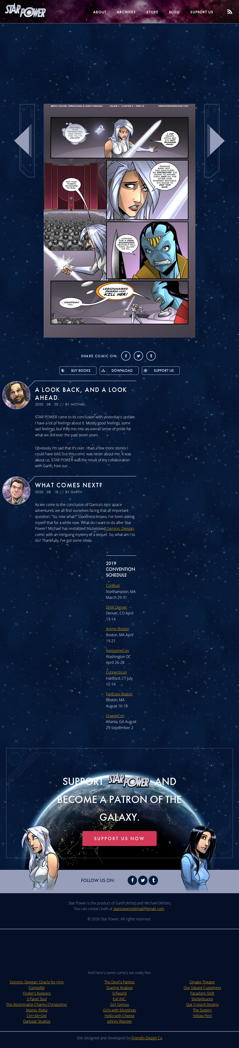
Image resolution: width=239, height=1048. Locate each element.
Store (152, 11)
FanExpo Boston (119, 694)
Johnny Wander (119, 1021)
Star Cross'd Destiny (202, 1004)
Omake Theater (202, 982)
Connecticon (116, 672)
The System (202, 1010)
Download (122, 370)
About (99, 11)
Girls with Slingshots (119, 1010)
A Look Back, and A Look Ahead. (81, 394)
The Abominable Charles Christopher (36, 1004)
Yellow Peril (202, 1015)
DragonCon (115, 715)
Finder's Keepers (37, 993)
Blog (174, 11)
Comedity (37, 987)
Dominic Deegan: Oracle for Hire (37, 982)
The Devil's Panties (119, 982)
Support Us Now (119, 838)
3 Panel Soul (37, 998)
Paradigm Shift (202, 993)
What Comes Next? (69, 485)
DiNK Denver (116, 607)
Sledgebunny (202, 998)
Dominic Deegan (120, 528)
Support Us (201, 11)
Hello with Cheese (120, 1015)
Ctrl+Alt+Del (37, 1015)
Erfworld (119, 993)
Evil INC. (119, 998)
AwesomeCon (117, 650)
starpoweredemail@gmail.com (138, 908)
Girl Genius (119, 1004)
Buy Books (80, 370)
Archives (126, 11)
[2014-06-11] (119, 336)
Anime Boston (117, 628)
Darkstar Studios (36, 1021)
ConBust (113, 585)
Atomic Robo (36, 1010)
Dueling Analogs (119, 987)
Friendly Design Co (146, 1038)
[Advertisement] (119, 61)
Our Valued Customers (202, 987)
